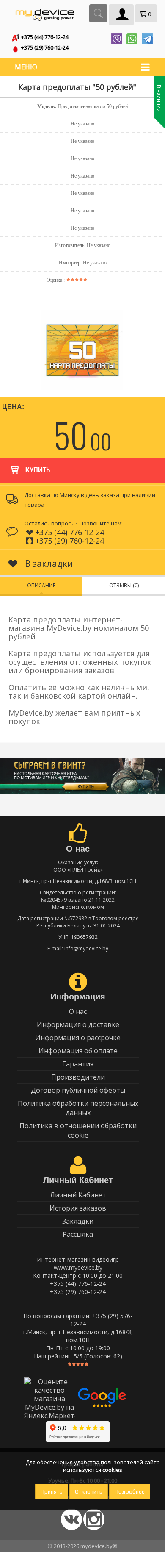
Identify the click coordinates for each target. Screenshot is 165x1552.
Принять (52, 1491)
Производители (78, 1077)
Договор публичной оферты (78, 1090)
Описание (41, 585)
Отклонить (88, 1491)
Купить (37, 470)
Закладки (78, 1221)
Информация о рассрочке (78, 1037)
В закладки (48, 563)
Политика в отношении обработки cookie (78, 1130)
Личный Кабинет (78, 1194)
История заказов (78, 1208)
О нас (78, 1011)
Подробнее (130, 1491)
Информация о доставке (78, 1024)
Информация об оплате (78, 1050)
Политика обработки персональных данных (78, 1108)
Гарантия (78, 1064)
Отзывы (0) (124, 585)
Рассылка (78, 1234)
